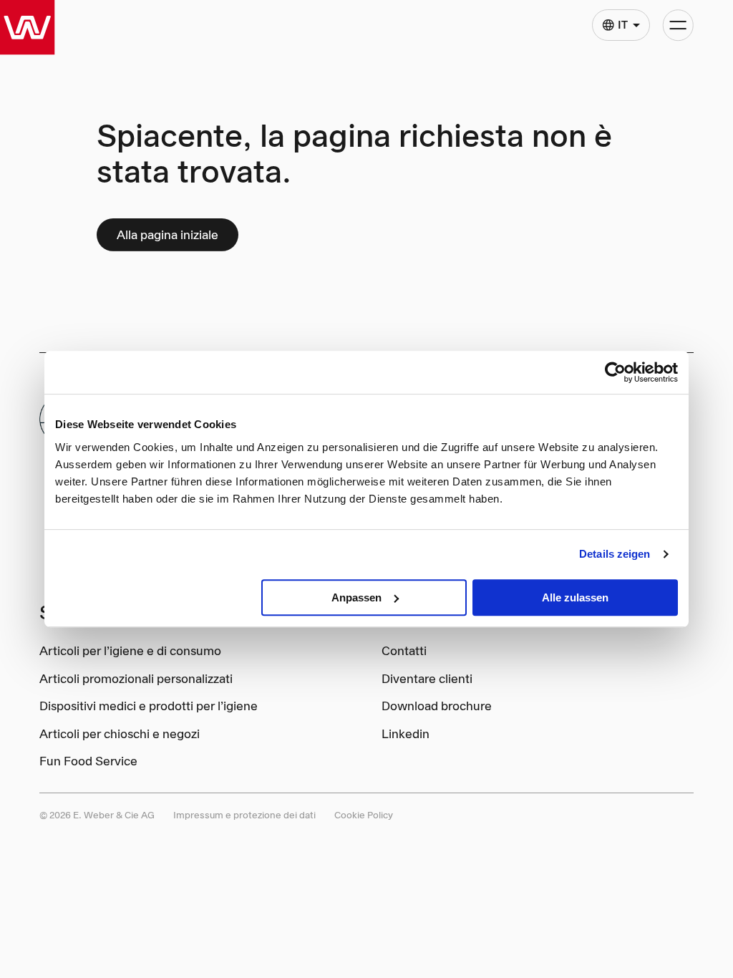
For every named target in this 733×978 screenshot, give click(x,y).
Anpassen (356, 597)
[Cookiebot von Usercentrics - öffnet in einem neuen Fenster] (615, 372)
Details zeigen (614, 554)
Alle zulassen (575, 597)
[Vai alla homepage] (27, 27)
